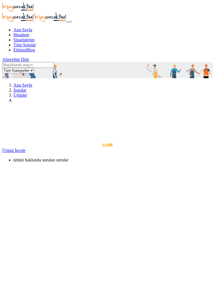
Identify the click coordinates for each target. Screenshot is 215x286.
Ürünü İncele (13, 150)
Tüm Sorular (24, 44)
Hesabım (21, 34)
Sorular (19, 90)
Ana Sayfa (22, 29)
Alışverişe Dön (15, 59)
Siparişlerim (23, 39)
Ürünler (20, 95)
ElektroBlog (24, 49)
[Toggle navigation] (69, 22)
